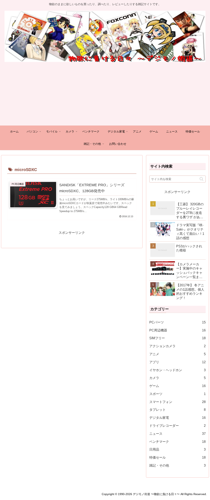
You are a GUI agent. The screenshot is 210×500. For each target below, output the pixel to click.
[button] (201, 179)
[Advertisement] (105, 94)
